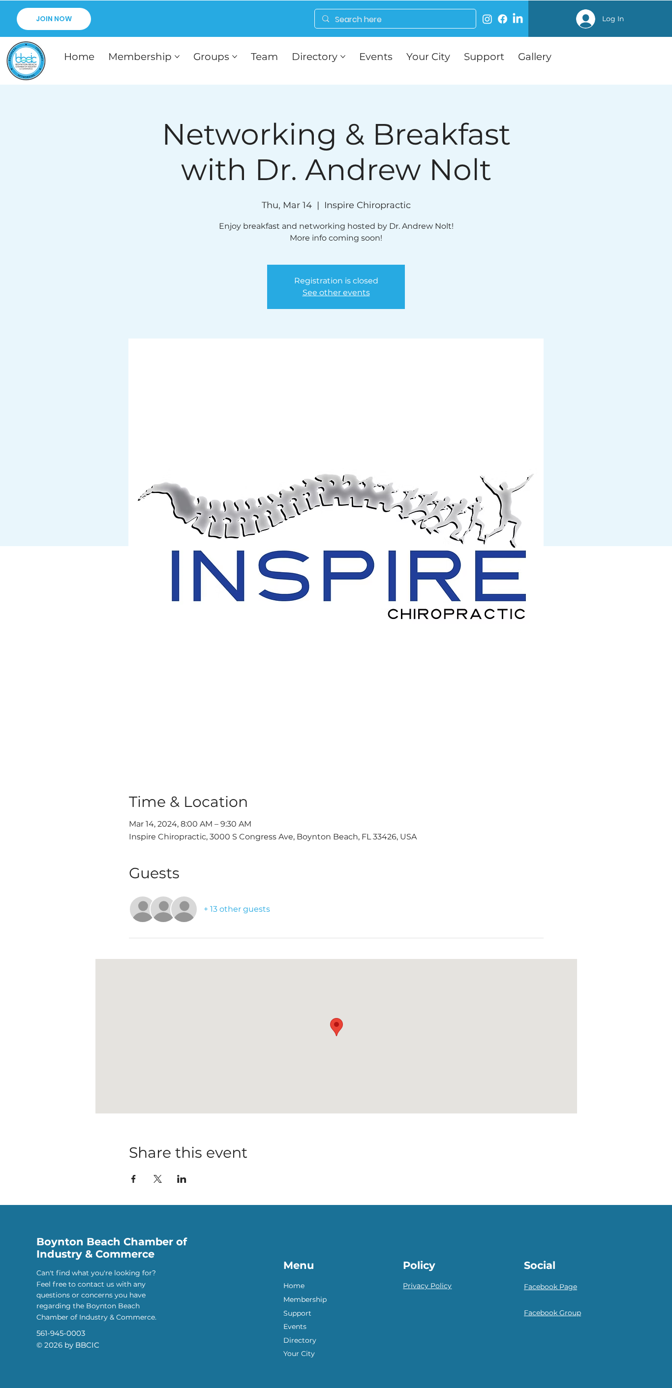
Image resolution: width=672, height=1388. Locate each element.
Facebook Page (550, 1286)
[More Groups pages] (234, 56)
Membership (305, 1299)
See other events (336, 292)
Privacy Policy (427, 1285)
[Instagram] (487, 19)
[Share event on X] (157, 1179)
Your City (299, 1353)
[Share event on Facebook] (133, 1179)
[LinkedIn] (518, 19)
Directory (299, 1340)
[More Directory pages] (342, 56)
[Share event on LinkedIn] (181, 1179)
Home (294, 1285)
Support (297, 1313)
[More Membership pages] (177, 56)
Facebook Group (552, 1312)
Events (294, 1326)
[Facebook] (502, 19)
